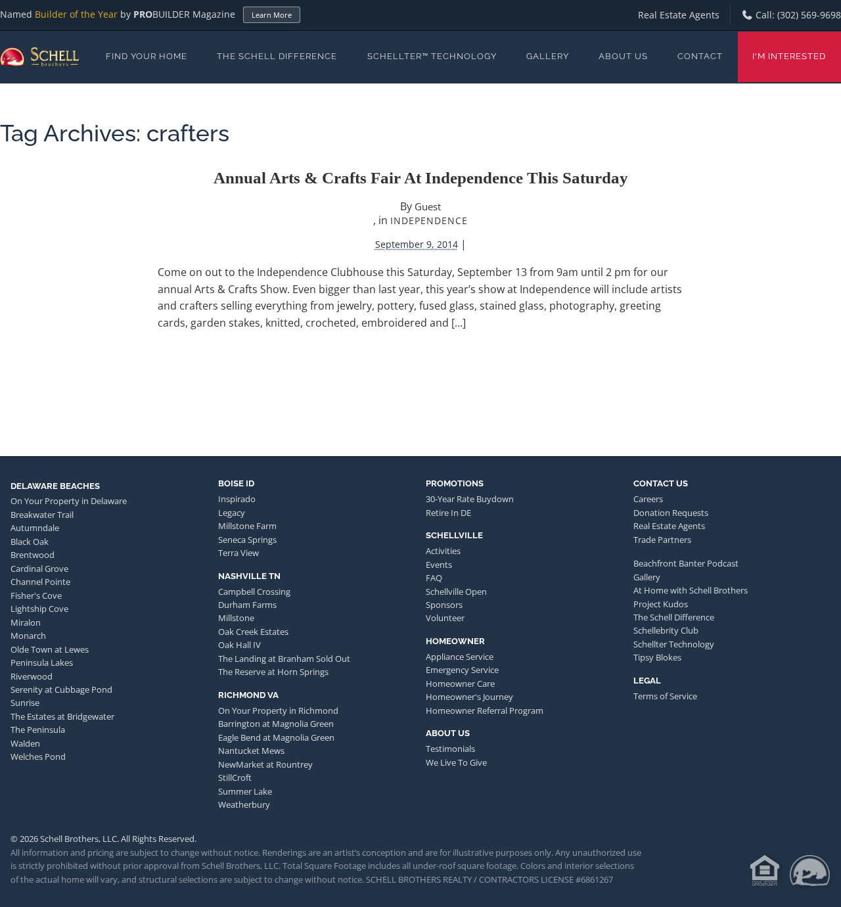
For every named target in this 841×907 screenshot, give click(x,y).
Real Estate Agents (678, 15)
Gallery (547, 56)
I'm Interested (789, 56)
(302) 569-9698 (809, 15)
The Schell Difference (277, 56)
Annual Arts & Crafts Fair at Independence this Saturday (421, 178)
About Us (623, 56)
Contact (700, 56)
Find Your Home (146, 56)
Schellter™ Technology (432, 56)
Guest (428, 206)
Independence (429, 220)
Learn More (272, 15)
